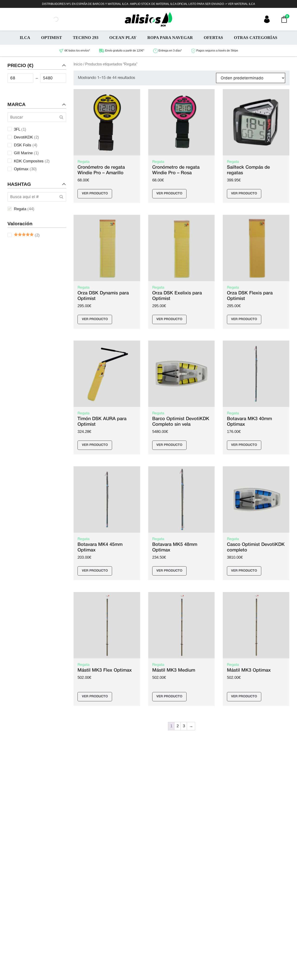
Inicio (78, 64)
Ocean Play (122, 37)
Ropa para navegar (170, 37)
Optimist (51, 37)
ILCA (25, 37)
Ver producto (95, 193)
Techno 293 (85, 37)
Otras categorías (255, 37)
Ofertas (213, 37)
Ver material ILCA (241, 4)
